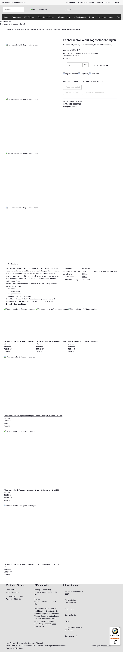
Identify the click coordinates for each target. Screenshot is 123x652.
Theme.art (107, 646)
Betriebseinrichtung (105, 17)
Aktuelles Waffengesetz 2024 (74, 592)
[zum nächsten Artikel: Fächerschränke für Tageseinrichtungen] (82, 29)
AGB (67, 621)
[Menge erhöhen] (84, 69)
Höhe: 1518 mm (99, 271)
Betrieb (74, 107)
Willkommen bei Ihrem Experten (14, 2)
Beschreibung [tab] (13, 264)
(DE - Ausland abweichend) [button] (92, 81)
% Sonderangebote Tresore (84, 17)
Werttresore (16, 17)
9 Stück (84, 277)
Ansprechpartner (103, 2)
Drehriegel (86, 280)
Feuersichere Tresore (46, 17)
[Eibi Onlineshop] (39, 9)
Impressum (69, 609)
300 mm (85, 274)
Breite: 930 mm (87, 271)
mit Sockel (86, 268)
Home (6, 17)
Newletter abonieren (86, 2)
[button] (57, 10)
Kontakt (116, 2)
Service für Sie (70, 615)
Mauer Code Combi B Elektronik (73, 628)
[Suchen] (22, 9)
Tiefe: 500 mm (111, 271)
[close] (7, 41)
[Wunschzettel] (61, 10)
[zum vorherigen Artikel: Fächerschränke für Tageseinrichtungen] (86, 29)
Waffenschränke (64, 17)
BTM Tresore (29, 17)
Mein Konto (70, 2)
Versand (39, 643)
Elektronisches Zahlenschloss (70, 601)
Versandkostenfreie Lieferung (86, 53)
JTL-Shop (19, 648)
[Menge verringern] (65, 64)
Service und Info (71, 636)
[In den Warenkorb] (7, 37)
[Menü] (119, 628)
